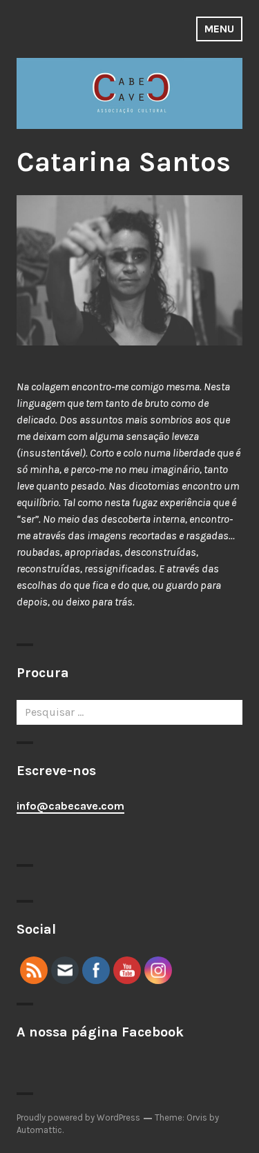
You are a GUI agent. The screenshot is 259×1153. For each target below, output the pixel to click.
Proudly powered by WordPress (78, 1117)
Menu (219, 28)
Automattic (39, 1130)
